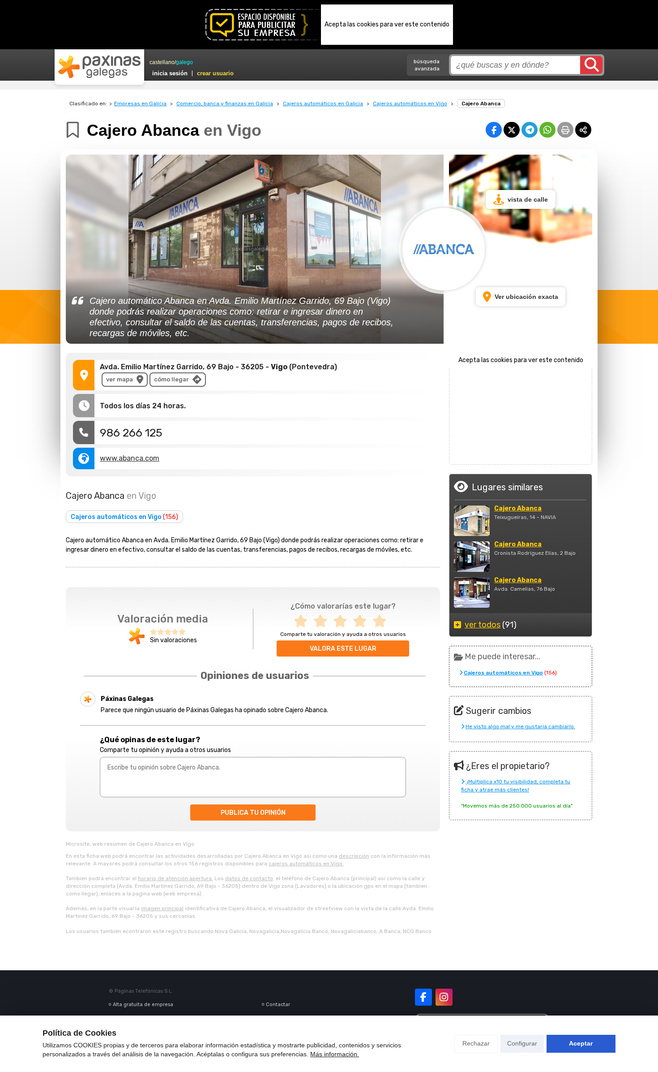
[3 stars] (343, 621)
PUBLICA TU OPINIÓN (253, 813)
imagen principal (162, 908)
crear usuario (215, 73)
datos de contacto (249, 878)
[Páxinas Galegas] (99, 67)
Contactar (278, 1004)
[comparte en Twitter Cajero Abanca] (512, 130)
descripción (354, 856)
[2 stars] (323, 621)
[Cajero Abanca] (472, 521)
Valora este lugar (343, 649)
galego (184, 62)
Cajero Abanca (518, 509)
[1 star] (303, 621)
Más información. (334, 1054)
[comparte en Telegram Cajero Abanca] (529, 130)
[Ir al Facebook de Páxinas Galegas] (423, 997)
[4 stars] (362, 621)
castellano (162, 62)
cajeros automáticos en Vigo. (306, 863)
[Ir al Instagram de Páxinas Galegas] (444, 997)
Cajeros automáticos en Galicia (323, 103)
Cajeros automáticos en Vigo (410, 103)
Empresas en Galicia (140, 103)
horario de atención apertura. (175, 878)
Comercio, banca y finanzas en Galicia (224, 103)
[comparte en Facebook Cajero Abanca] (494, 130)
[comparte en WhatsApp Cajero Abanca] (547, 130)
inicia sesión (170, 73)
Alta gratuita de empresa (143, 1004)
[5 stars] (382, 621)
